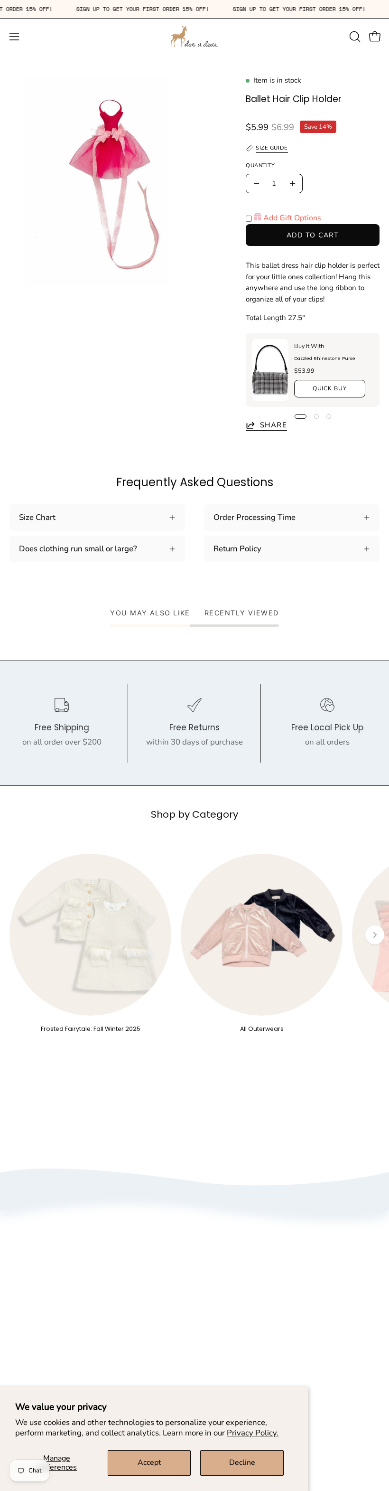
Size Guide (28, 1362)
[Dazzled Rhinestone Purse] (270, 370)
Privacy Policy (229, 1266)
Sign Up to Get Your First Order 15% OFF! (157, 9)
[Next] (374, 934)
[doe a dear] (194, 36)
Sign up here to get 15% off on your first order (286, 1362)
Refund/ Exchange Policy (54, 1379)
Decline (242, 1462)
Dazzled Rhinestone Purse (324, 358)
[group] (194, 943)
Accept (149, 1462)
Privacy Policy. (252, 1432)
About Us (220, 1249)
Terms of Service (233, 1282)
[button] (354, 36)
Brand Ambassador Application (260, 1298)
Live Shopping (229, 1315)
